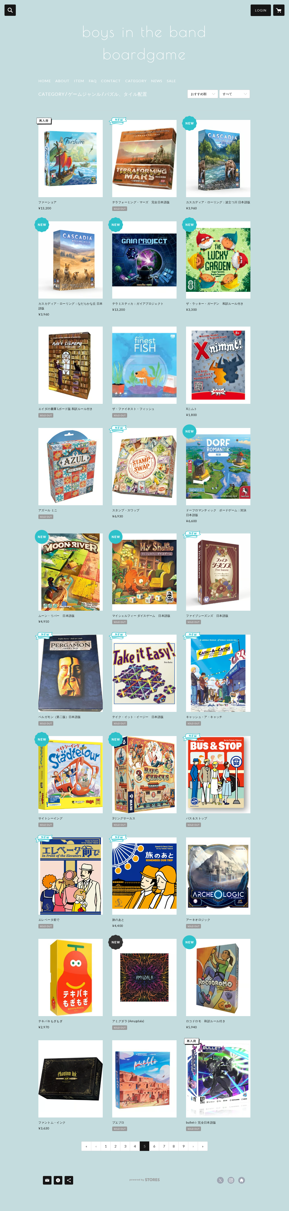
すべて (227, 94)
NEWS (156, 81)
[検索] (10, 10)
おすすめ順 (199, 94)
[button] (261, 10)
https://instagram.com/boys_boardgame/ (231, 1180)
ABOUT (62, 81)
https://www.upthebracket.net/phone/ (241, 1180)
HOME (44, 81)
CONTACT (111, 81)
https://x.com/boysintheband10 (220, 1180)
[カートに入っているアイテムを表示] (278, 10)
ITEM (79, 81)
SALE (171, 81)
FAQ (93, 81)
